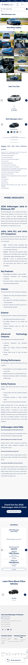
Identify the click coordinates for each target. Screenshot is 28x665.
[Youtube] (8, 629)
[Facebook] (2, 629)
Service (10, 635)
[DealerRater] (10, 629)
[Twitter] (5, 629)
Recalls (24, 654)
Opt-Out (22, 654)
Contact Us (6, 617)
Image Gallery (14, 139)
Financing (17, 635)
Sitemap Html (16, 654)
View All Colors (14, 136)
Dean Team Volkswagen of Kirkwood (3, 654)
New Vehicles (3, 638)
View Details (14, 569)
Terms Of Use (10, 654)
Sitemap (12, 654)
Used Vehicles (4, 640)
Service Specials (11, 641)
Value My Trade (17, 641)
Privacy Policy (7, 654)
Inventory (4, 635)
